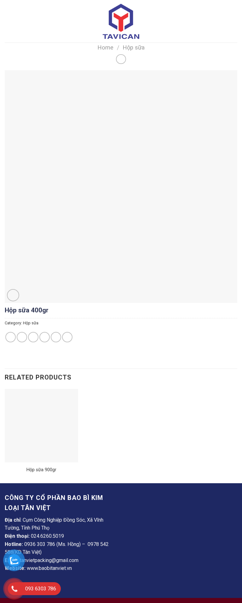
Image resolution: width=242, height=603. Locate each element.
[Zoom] (13, 295)
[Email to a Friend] (44, 337)
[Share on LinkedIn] (67, 337)
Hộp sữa (134, 47)
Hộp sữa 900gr (41, 470)
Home (105, 47)
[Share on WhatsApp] (10, 337)
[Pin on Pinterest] (56, 337)
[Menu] (8, 21)
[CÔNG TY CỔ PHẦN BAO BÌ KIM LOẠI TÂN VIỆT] (121, 21)
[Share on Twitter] (33, 337)
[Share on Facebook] (22, 337)
